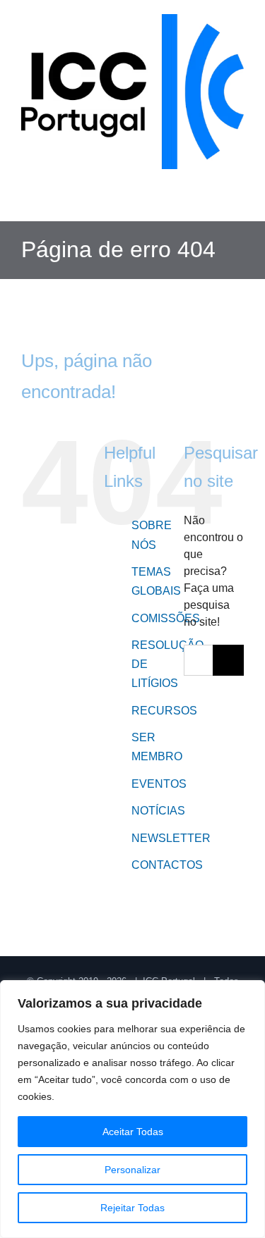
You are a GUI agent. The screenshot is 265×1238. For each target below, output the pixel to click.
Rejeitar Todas (132, 1207)
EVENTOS (159, 784)
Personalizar (132, 1169)
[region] (132, 1109)
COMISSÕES (165, 618)
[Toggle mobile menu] (238, 199)
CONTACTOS (167, 865)
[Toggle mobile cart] (212, 199)
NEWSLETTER (171, 838)
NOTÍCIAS (158, 811)
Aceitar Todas (132, 1131)
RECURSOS (164, 711)
